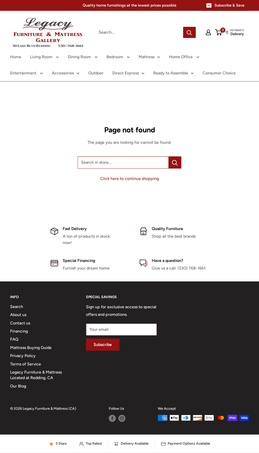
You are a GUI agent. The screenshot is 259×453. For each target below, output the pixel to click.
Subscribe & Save (229, 5)
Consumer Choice (219, 73)
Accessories (63, 73)
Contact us (20, 323)
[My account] (208, 32)
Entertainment (23, 73)
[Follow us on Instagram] (121, 418)
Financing (19, 331)
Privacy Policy (23, 355)
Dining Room (80, 56)
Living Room (41, 56)
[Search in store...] (174, 162)
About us (18, 314)
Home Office (181, 56)
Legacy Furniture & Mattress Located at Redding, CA (36, 375)
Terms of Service (25, 364)
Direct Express (125, 73)
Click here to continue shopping (129, 178)
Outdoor (95, 73)
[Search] (189, 32)
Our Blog (18, 386)
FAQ (14, 339)
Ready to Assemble (170, 73)
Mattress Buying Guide (31, 347)
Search (16, 306)
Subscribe (103, 344)
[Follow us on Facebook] (112, 418)
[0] (218, 32)
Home (15, 56)
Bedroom (115, 56)
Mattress (147, 56)
